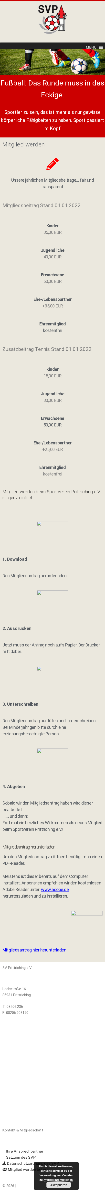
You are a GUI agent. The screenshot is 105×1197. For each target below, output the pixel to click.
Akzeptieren (58, 1185)
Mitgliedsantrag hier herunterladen (34, 949)
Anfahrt (8, 1050)
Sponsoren (11, 1071)
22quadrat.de (27, 1186)
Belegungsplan (14, 1029)
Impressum (11, 1092)
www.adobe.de (55, 889)
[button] (91, 47)
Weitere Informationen (58, 1179)
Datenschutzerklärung (20, 1114)
